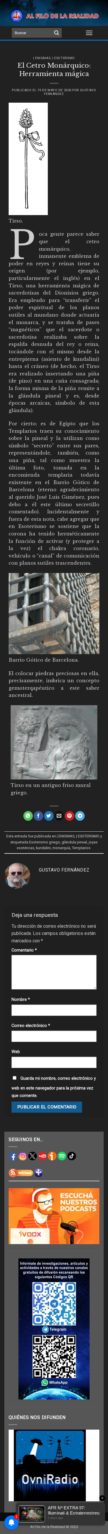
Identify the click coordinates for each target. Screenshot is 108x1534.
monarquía (61, 848)
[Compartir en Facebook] (38, 816)
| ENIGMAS (41, 58)
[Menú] (89, 33)
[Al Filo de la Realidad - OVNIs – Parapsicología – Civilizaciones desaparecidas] (54, 15)
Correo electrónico (31, 1025)
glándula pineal (74, 842)
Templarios (81, 848)
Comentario (24, 950)
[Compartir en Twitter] (49, 816)
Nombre (21, 999)
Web (16, 1051)
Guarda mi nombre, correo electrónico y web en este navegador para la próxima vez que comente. (54, 1087)
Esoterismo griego (44, 842)
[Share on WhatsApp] (28, 816)
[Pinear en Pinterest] (69, 816)
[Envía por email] (59, 816)
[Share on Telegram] (80, 816)
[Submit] (56, 33)
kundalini (43, 848)
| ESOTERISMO (63, 58)
